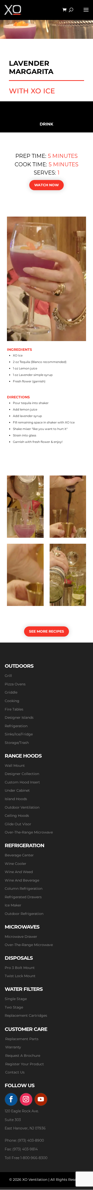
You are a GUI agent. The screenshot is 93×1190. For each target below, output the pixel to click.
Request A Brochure (22, 1055)
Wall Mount (15, 765)
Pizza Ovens (15, 684)
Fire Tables (14, 709)
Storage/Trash (17, 742)
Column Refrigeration (23, 888)
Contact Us (15, 1072)
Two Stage (14, 1007)
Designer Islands (19, 717)
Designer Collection (22, 774)
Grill (8, 675)
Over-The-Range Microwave (29, 832)
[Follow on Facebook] (11, 1099)
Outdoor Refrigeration (24, 913)
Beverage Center (19, 855)
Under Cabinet (17, 790)
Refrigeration (16, 726)
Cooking (12, 701)
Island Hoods (16, 799)
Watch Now (46, 185)
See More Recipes (46, 631)
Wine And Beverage (22, 880)
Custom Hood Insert (22, 782)
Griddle (11, 692)
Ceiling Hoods (17, 815)
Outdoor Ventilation (22, 807)
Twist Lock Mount (20, 976)
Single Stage (16, 999)
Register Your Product (24, 1064)
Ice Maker (13, 905)
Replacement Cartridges (26, 1015)
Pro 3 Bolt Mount (20, 967)
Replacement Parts (21, 1039)
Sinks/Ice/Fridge (19, 734)
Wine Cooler (15, 863)
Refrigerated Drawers (23, 897)
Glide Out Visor (18, 824)
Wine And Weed (19, 872)
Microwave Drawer (21, 936)
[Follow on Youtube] (40, 1099)
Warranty (13, 1047)
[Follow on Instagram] (26, 1099)
